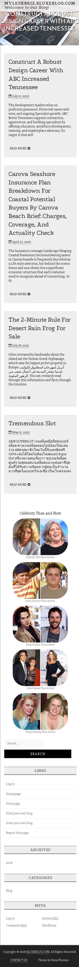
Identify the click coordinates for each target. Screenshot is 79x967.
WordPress (49, 925)
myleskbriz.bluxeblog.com (39, 3)
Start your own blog (19, 813)
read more (18, 148)
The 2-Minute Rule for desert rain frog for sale (39, 328)
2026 (9, 863)
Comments (16, 925)
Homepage (13, 794)
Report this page (17, 833)
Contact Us (18, 960)
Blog (9, 891)
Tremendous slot (32, 423)
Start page (13, 804)
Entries (50, 918)
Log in (10, 784)
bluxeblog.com (38, 952)
